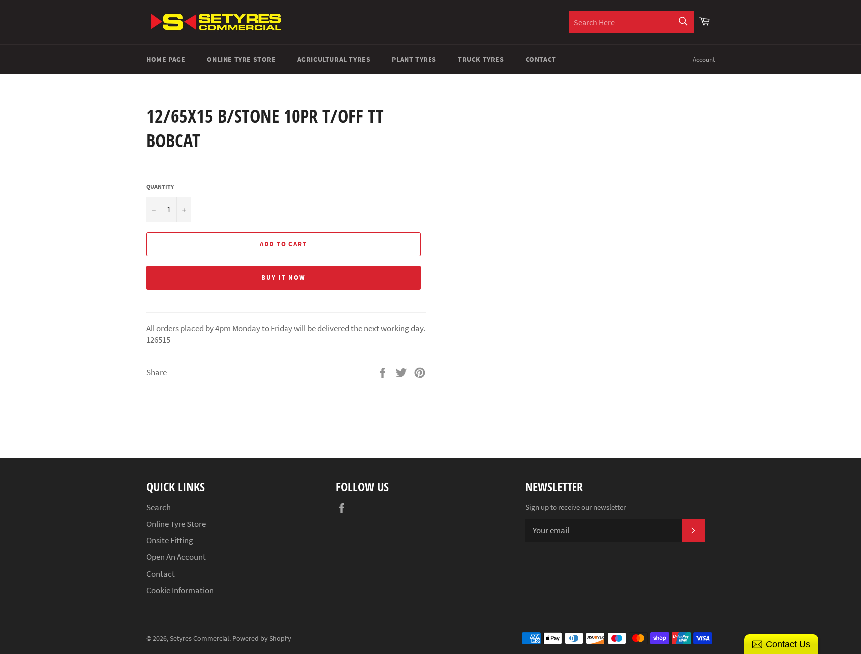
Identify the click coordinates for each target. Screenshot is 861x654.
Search (158, 507)
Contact (541, 59)
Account (704, 59)
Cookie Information (180, 590)
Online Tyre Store (241, 59)
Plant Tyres (414, 59)
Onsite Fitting (169, 540)
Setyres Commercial (199, 638)
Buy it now (283, 277)
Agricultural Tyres (334, 59)
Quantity (160, 186)
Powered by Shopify (261, 638)
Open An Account (176, 556)
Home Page (165, 59)
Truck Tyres (481, 59)
